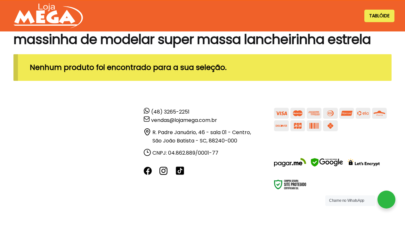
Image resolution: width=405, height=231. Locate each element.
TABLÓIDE (379, 16)
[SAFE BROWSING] (327, 166)
